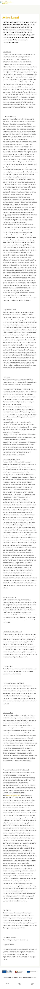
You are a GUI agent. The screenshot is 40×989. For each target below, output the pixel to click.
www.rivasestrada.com (13, 795)
